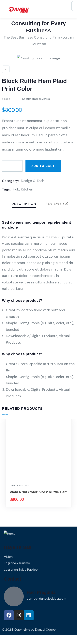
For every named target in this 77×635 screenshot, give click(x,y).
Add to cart (43, 165)
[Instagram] (19, 615)
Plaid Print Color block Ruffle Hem (39, 492)
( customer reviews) (36, 99)
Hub (16, 189)
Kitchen (27, 189)
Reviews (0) (57, 204)
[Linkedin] (29, 615)
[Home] (9, 534)
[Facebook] (9, 615)
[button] (73, 468)
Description (24, 204)
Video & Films (19, 485)
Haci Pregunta (41, 592)
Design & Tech (32, 180)
